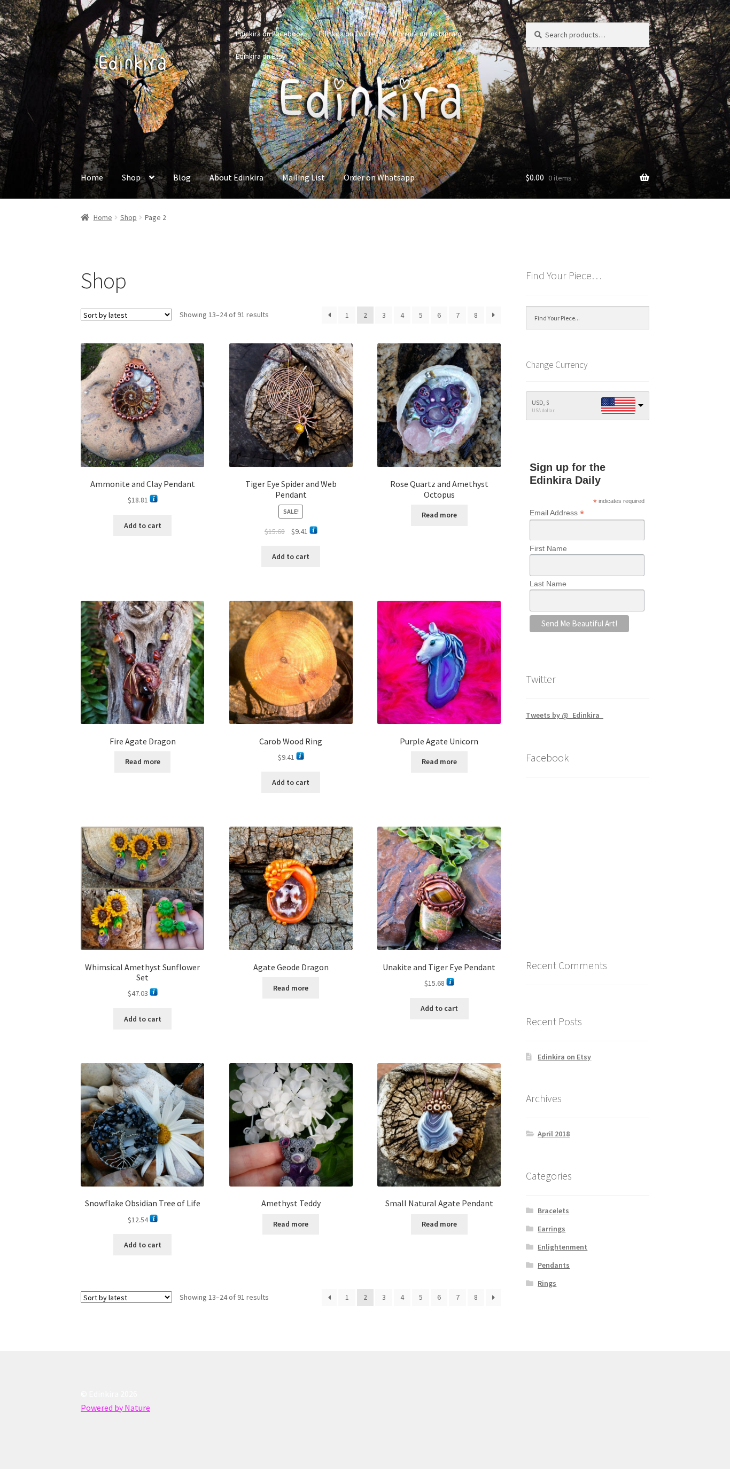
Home (92, 177)
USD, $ (540, 402)
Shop (131, 177)
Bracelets (553, 1210)
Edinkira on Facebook (270, 33)
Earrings (551, 1229)
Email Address (557, 513)
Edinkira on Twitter (348, 33)
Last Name (548, 583)
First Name (548, 548)
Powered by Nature (115, 1407)
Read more (439, 515)
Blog (182, 177)
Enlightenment (562, 1247)
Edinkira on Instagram (427, 33)
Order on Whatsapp (379, 177)
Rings (547, 1283)
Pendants (554, 1265)
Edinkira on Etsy (261, 56)
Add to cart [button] (142, 525)
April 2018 (554, 1133)
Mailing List (303, 177)
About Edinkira (236, 177)
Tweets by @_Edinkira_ (564, 715)
